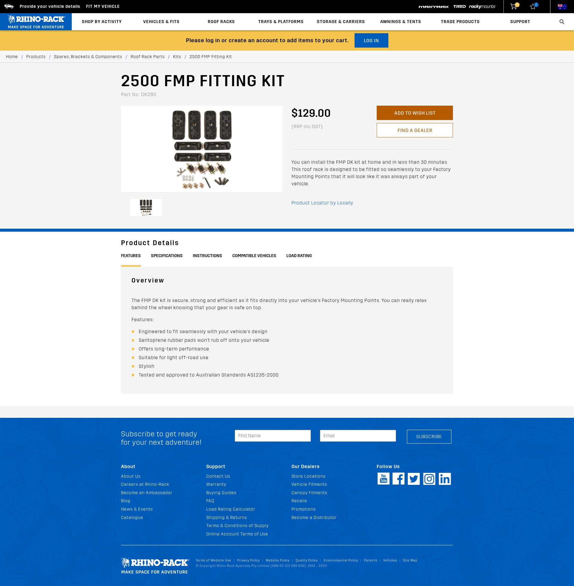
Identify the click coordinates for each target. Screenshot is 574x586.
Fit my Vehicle (103, 6)
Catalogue (132, 517)
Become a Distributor (314, 517)
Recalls (299, 500)
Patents (370, 560)
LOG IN (371, 40)
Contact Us (218, 476)
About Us (131, 476)
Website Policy (278, 560)
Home (12, 56)
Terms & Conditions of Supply (237, 525)
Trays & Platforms (281, 21)
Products (36, 56)
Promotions (303, 509)
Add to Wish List (415, 113)
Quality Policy (307, 560)
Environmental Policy (341, 560)
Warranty (216, 484)
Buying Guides (221, 492)
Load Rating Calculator (230, 509)
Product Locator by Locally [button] (322, 203)
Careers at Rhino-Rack (145, 484)
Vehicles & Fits (161, 21)
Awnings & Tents (400, 21)
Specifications (167, 255)
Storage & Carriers (341, 21)
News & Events (137, 509)
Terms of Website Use (213, 560)
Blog (125, 500)
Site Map (410, 560)
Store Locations (308, 476)
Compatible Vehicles (254, 255)
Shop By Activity (102, 21)
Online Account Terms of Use (237, 534)
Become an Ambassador (146, 492)
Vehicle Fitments (309, 484)
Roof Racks (221, 21)
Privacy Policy (248, 560)
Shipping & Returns (226, 517)
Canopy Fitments (309, 492)
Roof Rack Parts (148, 56)
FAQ (210, 500)
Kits (177, 56)
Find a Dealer (415, 130)
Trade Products (460, 21)
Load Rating (299, 255)
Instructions (207, 255)
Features (131, 255)
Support (520, 21)
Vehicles (390, 560)
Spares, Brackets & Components (88, 56)
